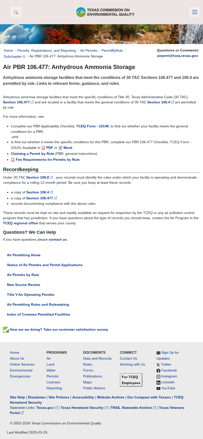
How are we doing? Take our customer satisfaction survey (58, 329)
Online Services (22, 364)
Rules (87, 364)
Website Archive (110, 397)
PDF (49, 148)
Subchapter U (14, 56)
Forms (88, 370)
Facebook (169, 370)
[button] (16, 12)
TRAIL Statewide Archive (131, 408)
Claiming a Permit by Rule (32, 154)
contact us (58, 239)
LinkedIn (168, 382)
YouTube (168, 388)
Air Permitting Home (24, 255)
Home (8, 50)
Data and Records (97, 358)
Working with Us (132, 364)
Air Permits (88, 50)
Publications (92, 376)
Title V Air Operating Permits (30, 295)
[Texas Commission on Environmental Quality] (105, 12)
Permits (52, 376)
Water (51, 370)
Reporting (54, 388)
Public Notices (94, 388)
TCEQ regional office (20, 223)
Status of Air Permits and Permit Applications (45, 265)
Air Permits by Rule (23, 275)
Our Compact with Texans (149, 397)
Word (67, 148)
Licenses (53, 382)
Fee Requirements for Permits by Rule (47, 160)
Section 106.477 (17, 102)
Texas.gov (45, 408)
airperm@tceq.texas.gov (177, 56)
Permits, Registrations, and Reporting (46, 50)
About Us (17, 358)
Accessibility (83, 397)
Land (50, 364)
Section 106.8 (38, 177)
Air (49, 358)
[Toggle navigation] (194, 12)
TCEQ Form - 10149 (92, 126)
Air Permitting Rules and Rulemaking (38, 304)
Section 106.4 (159, 102)
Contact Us (128, 358)
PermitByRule (112, 50)
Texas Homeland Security (82, 408)
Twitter (166, 364)
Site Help (17, 397)
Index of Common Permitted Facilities (38, 314)
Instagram (169, 376)
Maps (87, 382)
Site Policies (59, 397)
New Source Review (23, 285)
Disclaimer (37, 397)
